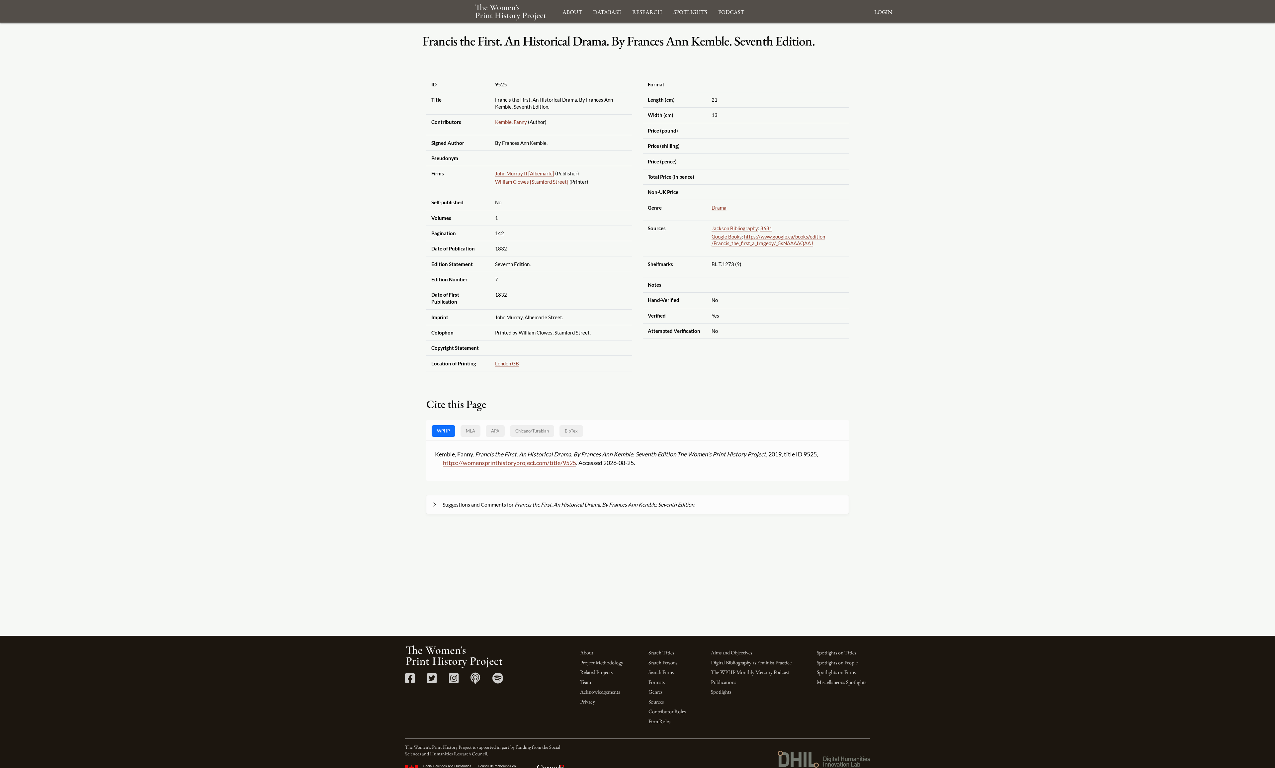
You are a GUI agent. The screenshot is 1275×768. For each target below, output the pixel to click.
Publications (723, 682)
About (586, 652)
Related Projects (596, 672)
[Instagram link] (454, 680)
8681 (766, 228)
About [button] (572, 11)
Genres (655, 691)
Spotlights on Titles (836, 652)
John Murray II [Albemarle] (524, 173)
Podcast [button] (731, 11)
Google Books (727, 237)
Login (883, 11)
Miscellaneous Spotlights (841, 682)
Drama (719, 208)
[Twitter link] (432, 680)
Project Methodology (601, 662)
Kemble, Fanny (511, 122)
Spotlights (721, 691)
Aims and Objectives (731, 652)
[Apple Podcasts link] (475, 680)
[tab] (532, 431)
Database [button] (607, 11)
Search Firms (661, 672)
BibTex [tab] (571, 430)
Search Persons (662, 662)
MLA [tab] (470, 430)
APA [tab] (495, 430)
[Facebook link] (410, 680)
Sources (656, 701)
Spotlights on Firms (836, 672)
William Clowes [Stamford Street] (531, 182)
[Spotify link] (497, 680)
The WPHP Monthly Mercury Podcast (750, 672)
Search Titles (661, 652)
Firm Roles (659, 721)
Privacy (587, 701)
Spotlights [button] (690, 11)
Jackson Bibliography (735, 228)
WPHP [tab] (443, 430)
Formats (656, 682)
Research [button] (647, 11)
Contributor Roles (667, 711)
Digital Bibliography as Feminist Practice (751, 662)
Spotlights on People (837, 662)
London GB (507, 363)
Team (585, 682)
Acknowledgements (600, 691)
